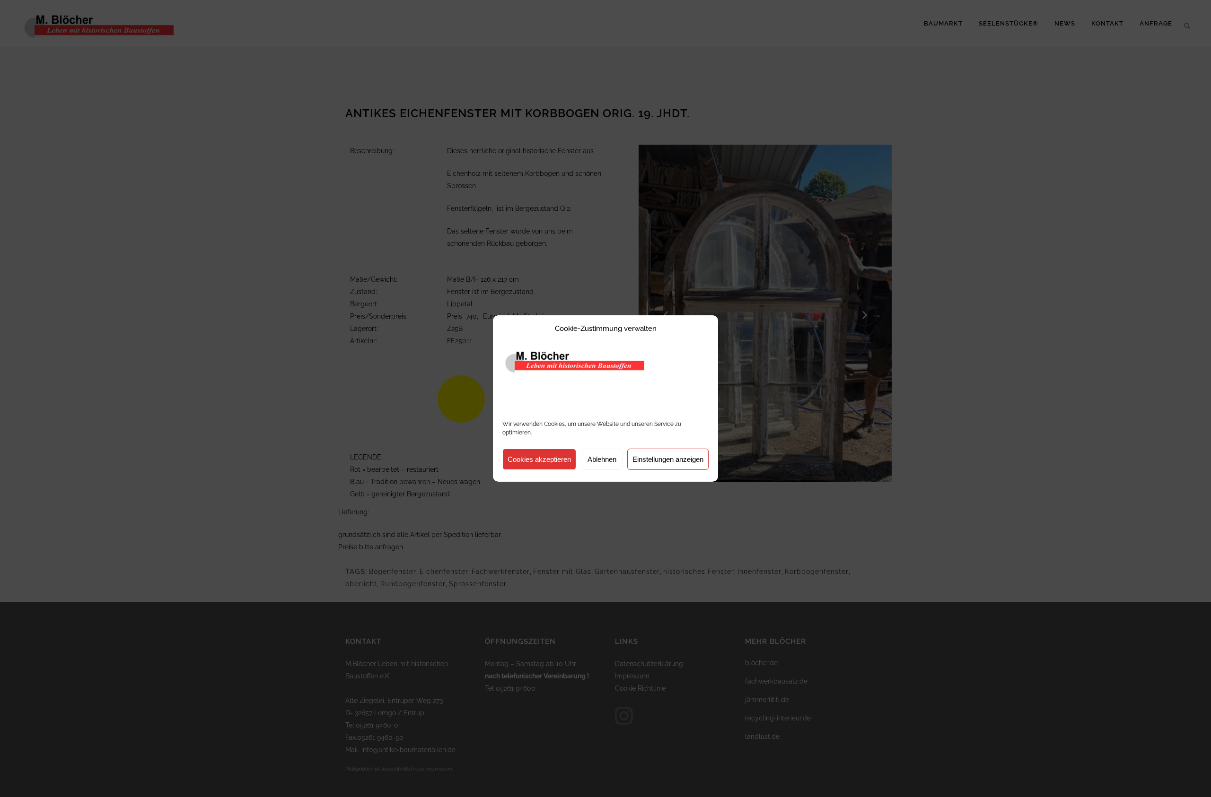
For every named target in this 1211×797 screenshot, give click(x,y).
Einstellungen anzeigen (667, 459)
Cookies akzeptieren (539, 459)
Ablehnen (602, 459)
